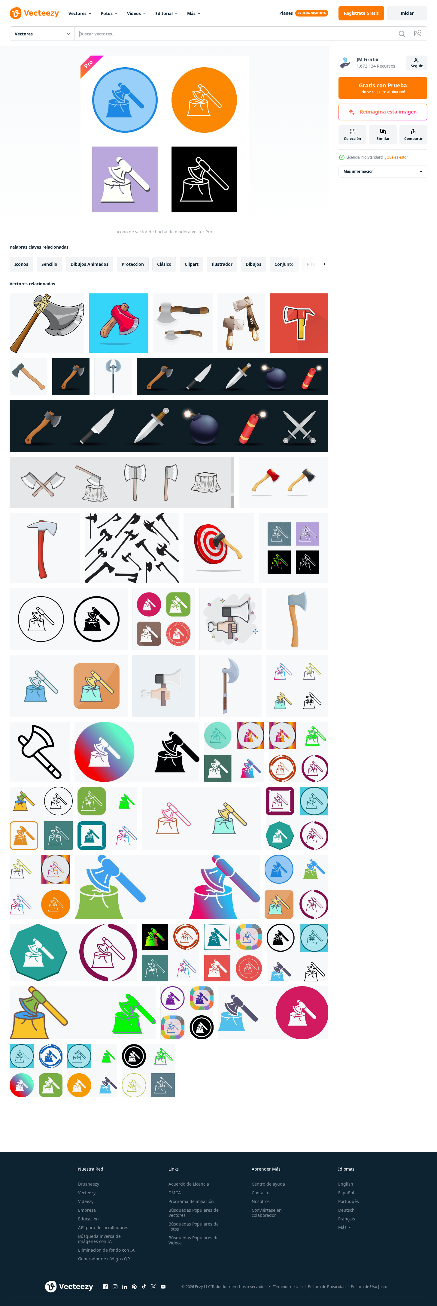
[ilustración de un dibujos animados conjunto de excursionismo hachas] (241, 323)
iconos (21, 264)
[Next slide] (319, 264)
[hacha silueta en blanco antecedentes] (132, 548)
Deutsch (346, 1210)
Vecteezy (87, 1192)
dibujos (253, 264)
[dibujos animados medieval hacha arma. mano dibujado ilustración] (47, 323)
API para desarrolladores (103, 1227)
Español (346, 1192)
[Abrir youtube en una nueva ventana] (163, 1286)
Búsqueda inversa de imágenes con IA (99, 1238)
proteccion (133, 264)
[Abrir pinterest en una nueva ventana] (134, 1286)
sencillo (49, 264)
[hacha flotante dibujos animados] (118, 323)
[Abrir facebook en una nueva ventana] (105, 1286)
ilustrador (222, 264)
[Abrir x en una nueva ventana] (153, 1286)
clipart (192, 264)
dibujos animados (89, 264)
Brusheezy (88, 1184)
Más (191, 13)
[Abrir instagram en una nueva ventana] (115, 1286)
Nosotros (261, 1201)
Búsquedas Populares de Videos (193, 1240)
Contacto (260, 1192)
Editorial (164, 13)
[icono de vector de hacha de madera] (293, 548)
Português (348, 1201)
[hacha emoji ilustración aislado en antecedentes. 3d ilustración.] (71, 376)
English (345, 1184)
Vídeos (134, 13)
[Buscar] (401, 33)
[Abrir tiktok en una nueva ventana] (143, 1286)
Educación (88, 1219)
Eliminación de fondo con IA (106, 1250)
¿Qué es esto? (396, 157)
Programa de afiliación (191, 1201)
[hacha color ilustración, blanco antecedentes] (28, 376)
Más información (359, 171)
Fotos (107, 13)
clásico (164, 264)
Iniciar (407, 13)
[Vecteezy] (34, 13)
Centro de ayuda (268, 1184)
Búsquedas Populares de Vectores (193, 1212)
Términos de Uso (288, 1286)
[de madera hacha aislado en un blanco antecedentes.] (283, 482)
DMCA (174, 1192)
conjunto (284, 264)
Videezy (85, 1201)
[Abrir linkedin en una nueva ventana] (124, 1286)
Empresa (87, 1210)
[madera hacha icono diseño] (136, 752)
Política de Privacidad (327, 1286)
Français (346, 1219)
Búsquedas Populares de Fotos (193, 1226)
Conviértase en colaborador (267, 1212)
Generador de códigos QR (104, 1259)
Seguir (417, 65)
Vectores (77, 13)
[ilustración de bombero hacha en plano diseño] (299, 323)
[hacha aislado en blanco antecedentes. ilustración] (183, 323)
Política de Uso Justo (369, 1286)
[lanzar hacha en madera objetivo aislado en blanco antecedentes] (219, 548)
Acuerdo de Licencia (188, 1184)
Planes (286, 13)
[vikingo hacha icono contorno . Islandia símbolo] (40, 752)
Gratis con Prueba (383, 88)
